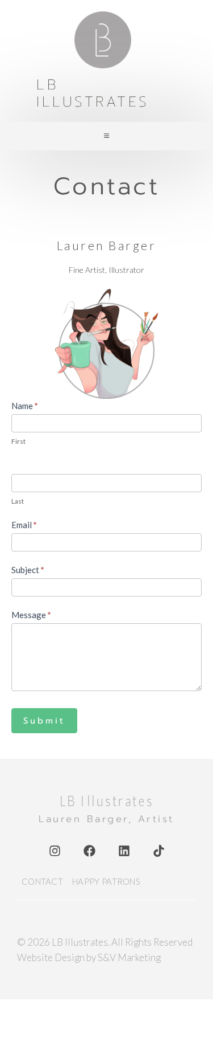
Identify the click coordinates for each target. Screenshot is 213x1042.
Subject (27, 570)
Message (31, 615)
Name (24, 406)
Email (24, 525)
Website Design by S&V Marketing (89, 957)
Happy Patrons (106, 881)
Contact (42, 881)
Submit (44, 720)
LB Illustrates (92, 93)
